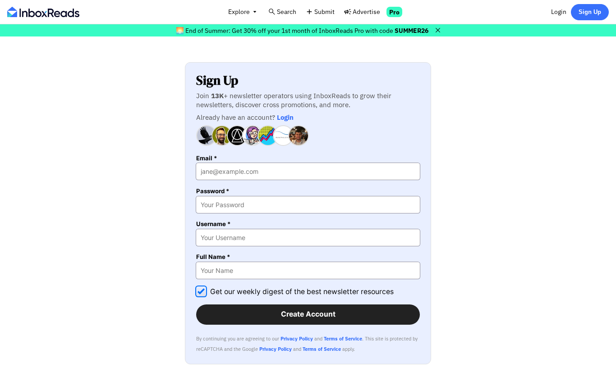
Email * (206, 158)
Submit (324, 11)
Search (286, 11)
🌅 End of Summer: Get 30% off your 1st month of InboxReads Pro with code (302, 30)
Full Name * (213, 257)
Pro (394, 12)
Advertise (366, 11)
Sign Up (590, 12)
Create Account (308, 314)
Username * (213, 224)
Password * (212, 191)
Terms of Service (343, 339)
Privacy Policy (296, 339)
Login (558, 11)
